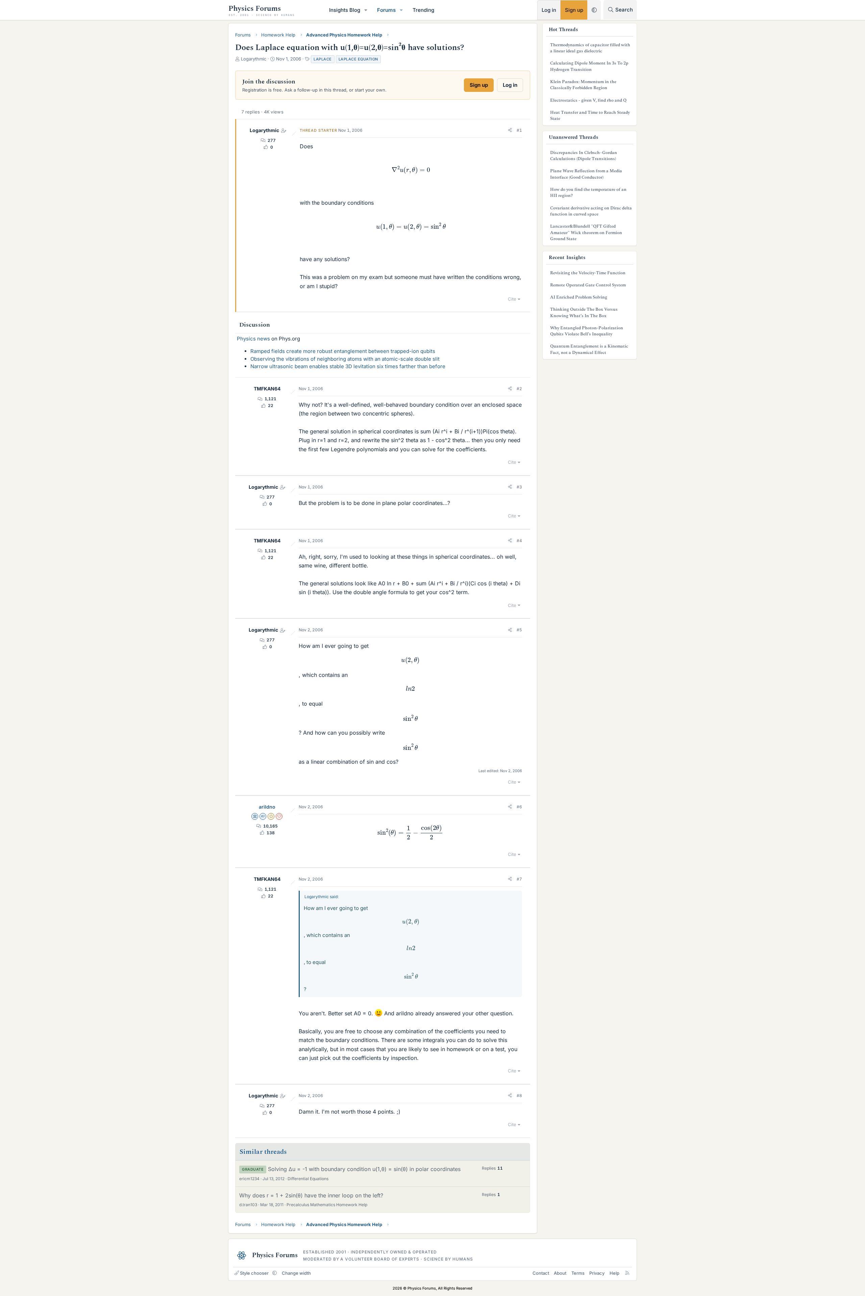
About (560, 1273)
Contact (541, 1273)
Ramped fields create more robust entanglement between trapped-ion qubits (342, 351)
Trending (423, 10)
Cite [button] (512, 299)
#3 (519, 486)
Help (614, 1273)
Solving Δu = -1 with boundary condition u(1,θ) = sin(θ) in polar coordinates (364, 1169)
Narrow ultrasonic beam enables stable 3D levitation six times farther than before (347, 366)
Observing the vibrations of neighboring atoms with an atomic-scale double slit (345, 359)
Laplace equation (358, 59)
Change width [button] (296, 1273)
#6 (519, 806)
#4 (519, 540)
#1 (519, 130)
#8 (519, 1095)
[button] (366, 10)
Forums (386, 10)
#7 (519, 879)
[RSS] (627, 1273)
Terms (578, 1273)
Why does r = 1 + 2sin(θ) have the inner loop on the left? (311, 1195)
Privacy (596, 1273)
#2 (519, 388)
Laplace (323, 59)
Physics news (253, 338)
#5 (519, 629)
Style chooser (254, 1273)
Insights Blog (344, 10)
